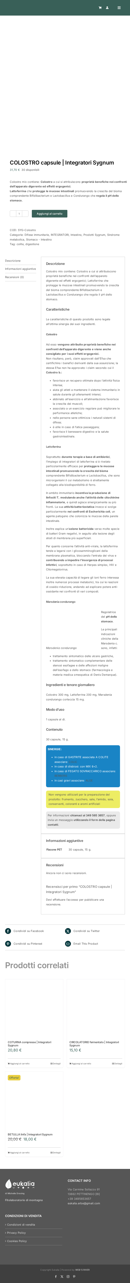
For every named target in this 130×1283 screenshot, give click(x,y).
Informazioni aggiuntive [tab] (20, 268)
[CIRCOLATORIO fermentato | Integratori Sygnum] (96, 1008)
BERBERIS (61, 775)
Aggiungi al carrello (49, 213)
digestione (32, 244)
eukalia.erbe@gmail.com (84, 1203)
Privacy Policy (16, 1232)
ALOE (89, 780)
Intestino (76, 234)
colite (20, 244)
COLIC (73, 762)
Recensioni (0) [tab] (14, 277)
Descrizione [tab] (13, 260)
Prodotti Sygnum (94, 234)
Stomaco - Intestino (39, 239)
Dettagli (57, 1063)
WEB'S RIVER (82, 1269)
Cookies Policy (17, 1241)
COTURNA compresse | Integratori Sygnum (29, 1043)
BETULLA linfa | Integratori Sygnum (30, 1134)
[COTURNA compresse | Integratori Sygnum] (34, 1008)
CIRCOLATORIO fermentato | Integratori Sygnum (94, 1043)
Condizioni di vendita (21, 1224)
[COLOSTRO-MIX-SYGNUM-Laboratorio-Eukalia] (65, 91)
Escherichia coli (99, 511)
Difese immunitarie (37, 234)
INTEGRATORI (60, 234)
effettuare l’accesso (65, 899)
